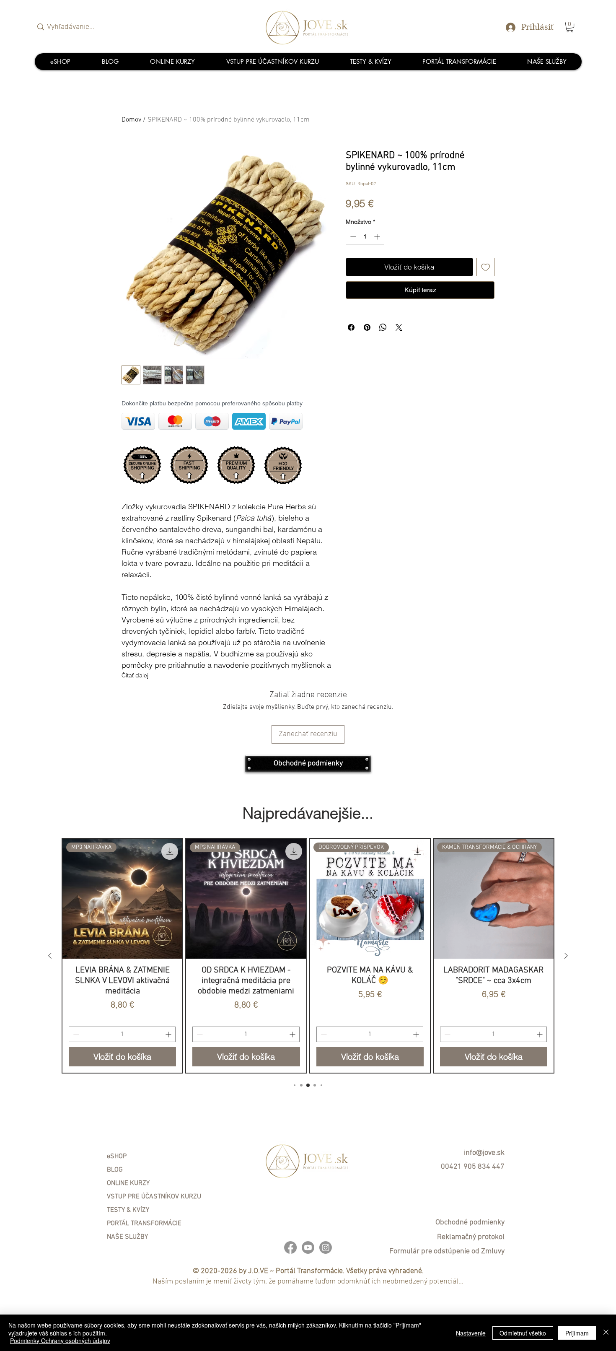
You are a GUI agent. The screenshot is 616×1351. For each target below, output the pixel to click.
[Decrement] (352, 236)
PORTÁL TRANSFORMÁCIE (144, 1223)
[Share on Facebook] (351, 327)
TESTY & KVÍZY (128, 1210)
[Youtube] (308, 1247)
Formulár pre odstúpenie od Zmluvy (447, 1251)
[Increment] (378, 236)
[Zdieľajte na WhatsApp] (383, 327)
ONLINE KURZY (128, 1183)
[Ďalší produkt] (566, 956)
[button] (570, 27)
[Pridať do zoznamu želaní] (485, 267)
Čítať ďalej (135, 675)
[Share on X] (399, 327)
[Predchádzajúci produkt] (50, 956)
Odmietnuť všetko (523, 1333)
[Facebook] (290, 1247)
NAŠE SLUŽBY (127, 1237)
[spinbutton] (365, 236)
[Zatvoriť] (606, 1332)
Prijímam (577, 1333)
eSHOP (117, 1156)
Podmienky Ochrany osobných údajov (60, 1340)
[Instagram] (325, 1247)
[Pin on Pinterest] (367, 327)
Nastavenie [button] (471, 1333)
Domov (131, 120)
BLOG (115, 1170)
